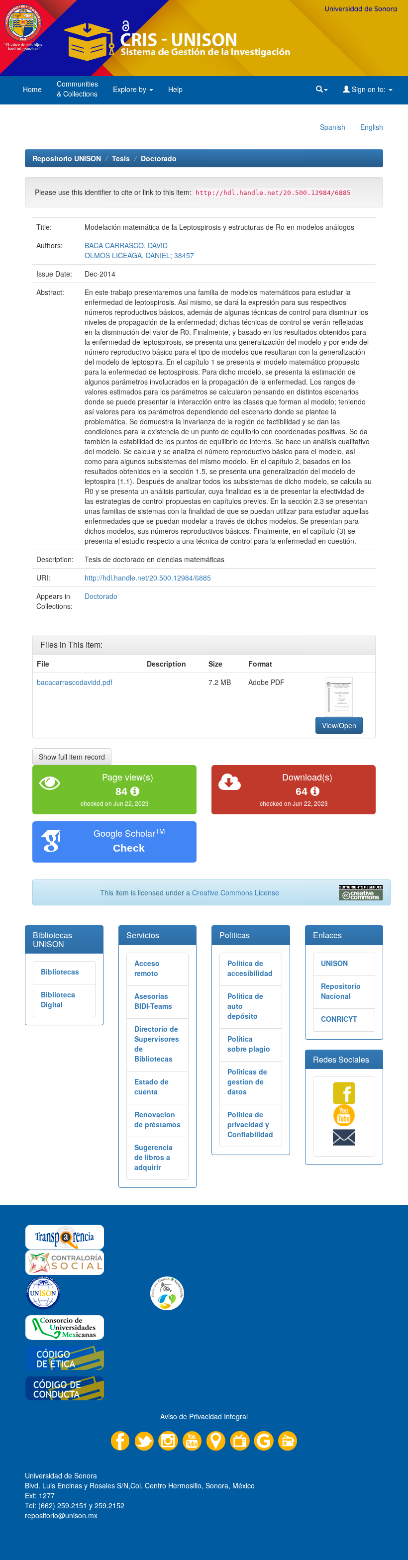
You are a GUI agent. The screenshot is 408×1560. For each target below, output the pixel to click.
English (371, 127)
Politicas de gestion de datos (247, 1081)
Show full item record (72, 757)
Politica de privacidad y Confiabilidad (250, 1124)
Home (32, 89)
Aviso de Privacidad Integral (204, 1416)
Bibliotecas (60, 971)
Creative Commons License (235, 892)
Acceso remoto (147, 968)
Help (175, 89)
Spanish (332, 127)
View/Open (339, 725)
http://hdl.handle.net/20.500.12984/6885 (148, 578)
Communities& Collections (77, 88)
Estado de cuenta (151, 1086)
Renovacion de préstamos (157, 1119)
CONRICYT (339, 1019)
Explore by (130, 89)
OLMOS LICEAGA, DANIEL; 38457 (139, 255)
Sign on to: (369, 89)
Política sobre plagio (248, 1044)
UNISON (334, 963)
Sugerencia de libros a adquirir (153, 1157)
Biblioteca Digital (58, 999)
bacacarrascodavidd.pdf (74, 682)
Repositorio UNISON (66, 158)
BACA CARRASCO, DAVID (126, 245)
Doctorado (159, 158)
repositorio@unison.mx (61, 1515)
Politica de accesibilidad (250, 968)
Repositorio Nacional (341, 991)
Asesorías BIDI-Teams (153, 1001)
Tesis (121, 158)
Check (129, 848)
